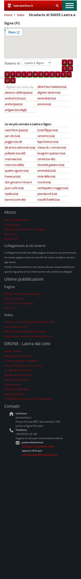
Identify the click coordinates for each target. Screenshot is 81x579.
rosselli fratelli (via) (48, 199)
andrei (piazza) (13, 104)
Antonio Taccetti (13, 298)
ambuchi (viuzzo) (15, 98)
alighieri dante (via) (48, 92)
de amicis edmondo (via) (20, 147)
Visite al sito (11, 239)
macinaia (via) (13, 159)
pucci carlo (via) (14, 188)
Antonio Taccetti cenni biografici (22, 293)
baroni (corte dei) (15, 199)
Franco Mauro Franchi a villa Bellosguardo (28, 398)
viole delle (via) (46, 176)
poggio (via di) (13, 141)
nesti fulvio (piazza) (16, 130)
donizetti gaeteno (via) (50, 165)
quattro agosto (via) (16, 170)
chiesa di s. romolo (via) (51, 147)
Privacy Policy (12, 224)
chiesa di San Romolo (16, 379)
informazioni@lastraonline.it (40, 454)
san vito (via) (12, 136)
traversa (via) (12, 176)
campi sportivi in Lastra (17, 356)
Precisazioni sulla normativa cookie (24, 229)
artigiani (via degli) (15, 110)
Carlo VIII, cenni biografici (18, 303)
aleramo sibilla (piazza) (18, 92)
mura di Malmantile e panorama (23, 365)
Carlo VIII (9, 308)
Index (21, 15)
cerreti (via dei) (46, 159)
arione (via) (44, 104)
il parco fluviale (13, 384)
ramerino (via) (45, 136)
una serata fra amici (15, 326)
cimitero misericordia (16, 389)
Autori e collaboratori (16, 220)
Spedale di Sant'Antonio (18, 375)
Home (8, 15)
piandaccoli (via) (47, 194)
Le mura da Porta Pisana (18, 370)
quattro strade (12, 351)
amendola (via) (46, 98)
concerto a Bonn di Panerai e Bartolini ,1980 (29, 322)
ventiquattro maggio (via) (52, 188)
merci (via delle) (14, 165)
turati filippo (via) (47, 130)
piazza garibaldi (13, 394)
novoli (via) (43, 182)
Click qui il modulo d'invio (38, 446)
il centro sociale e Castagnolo (21, 360)
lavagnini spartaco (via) (51, 153)
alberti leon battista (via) (51, 87)
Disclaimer (10, 234)
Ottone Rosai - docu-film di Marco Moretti (28, 336)
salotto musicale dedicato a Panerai (24, 331)
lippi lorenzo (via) (47, 141)
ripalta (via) (11, 194)
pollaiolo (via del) (15, 153)
